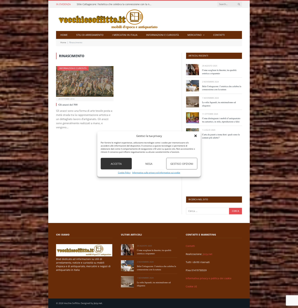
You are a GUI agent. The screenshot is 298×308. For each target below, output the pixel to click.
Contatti (219, 34)
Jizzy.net (207, 254)
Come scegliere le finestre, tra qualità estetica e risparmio (219, 72)
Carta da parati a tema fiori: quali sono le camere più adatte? (221, 136)
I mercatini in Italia (124, 34)
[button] (195, 136)
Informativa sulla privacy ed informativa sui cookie (156, 172)
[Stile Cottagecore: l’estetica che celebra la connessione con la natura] (192, 85)
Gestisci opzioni (181, 163)
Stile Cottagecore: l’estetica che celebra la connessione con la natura (115, 4)
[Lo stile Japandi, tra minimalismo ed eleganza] (192, 101)
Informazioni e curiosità (162, 34)
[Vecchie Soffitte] (111, 19)
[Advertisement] (212, 167)
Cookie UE (191, 286)
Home (64, 34)
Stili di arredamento (89, 34)
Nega (149, 163)
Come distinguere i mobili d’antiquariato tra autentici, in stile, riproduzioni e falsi (221, 120)
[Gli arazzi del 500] (84, 81)
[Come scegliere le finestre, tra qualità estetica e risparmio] (192, 69)
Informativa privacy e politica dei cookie (208, 278)
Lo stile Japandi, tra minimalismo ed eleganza (219, 104)
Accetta (116, 163)
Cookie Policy (124, 172)
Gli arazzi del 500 (68, 104)
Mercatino (194, 34)
